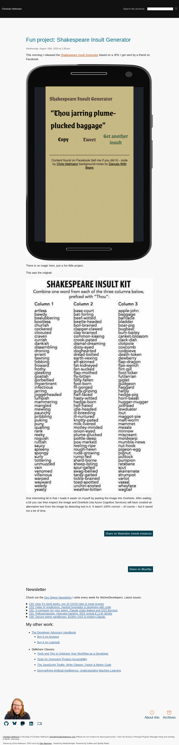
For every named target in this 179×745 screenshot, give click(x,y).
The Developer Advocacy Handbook (54, 632)
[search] (176, 8)
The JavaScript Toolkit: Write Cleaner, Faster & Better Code (74, 664)
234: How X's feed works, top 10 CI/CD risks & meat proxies (66, 603)
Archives (169, 717)
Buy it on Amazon (48, 636)
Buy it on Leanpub (48, 642)
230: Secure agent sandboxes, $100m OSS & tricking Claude (67, 616)
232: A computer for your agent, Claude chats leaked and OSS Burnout (73, 610)
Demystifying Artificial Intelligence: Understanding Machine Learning (79, 670)
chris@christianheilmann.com (62, 737)
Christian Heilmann (12, 8)
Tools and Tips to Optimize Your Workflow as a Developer (72, 653)
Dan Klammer (46, 743)
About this (152, 717)
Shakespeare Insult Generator (79, 55)
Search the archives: (134, 8)
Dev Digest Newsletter (58, 597)
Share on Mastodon (129, 533)
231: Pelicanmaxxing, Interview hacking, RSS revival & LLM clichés (70, 613)
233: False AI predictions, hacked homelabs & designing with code (70, 607)
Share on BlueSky (140, 569)
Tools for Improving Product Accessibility (62, 659)
